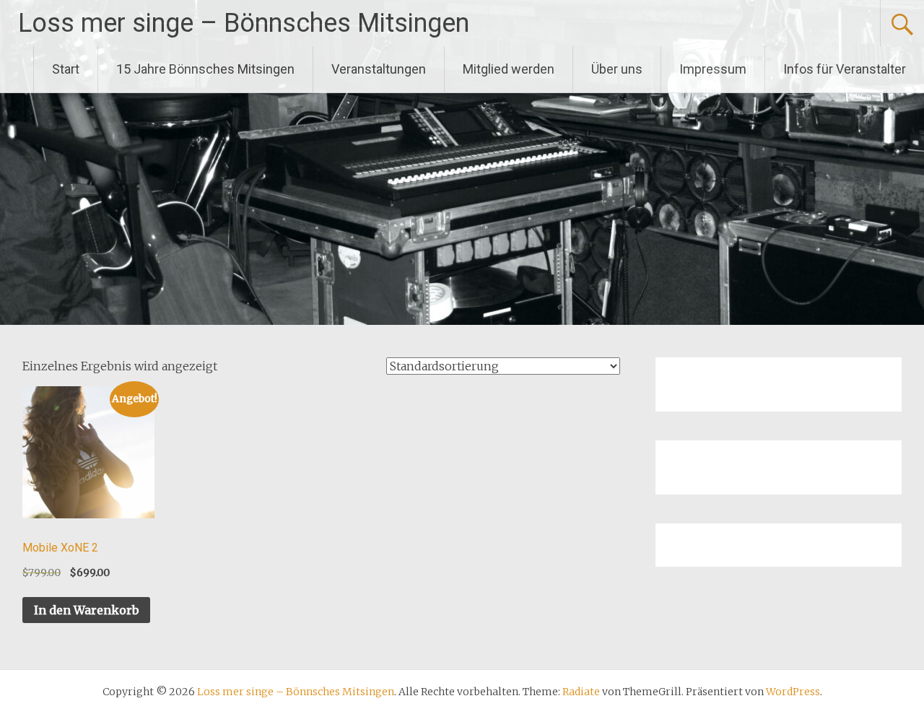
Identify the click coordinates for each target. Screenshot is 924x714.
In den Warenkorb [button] (86, 610)
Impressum (712, 69)
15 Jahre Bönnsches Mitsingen (205, 69)
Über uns (616, 69)
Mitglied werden (508, 69)
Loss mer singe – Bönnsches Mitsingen (243, 23)
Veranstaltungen (378, 69)
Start (65, 69)
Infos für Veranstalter (844, 69)
